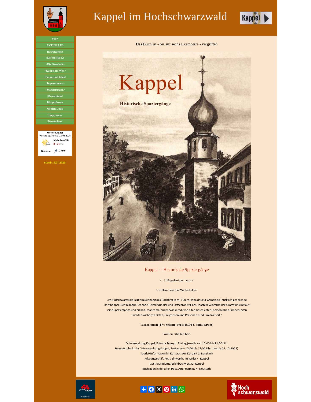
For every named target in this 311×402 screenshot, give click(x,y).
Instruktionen (55, 51)
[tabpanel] (176, 206)
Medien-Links (55, 108)
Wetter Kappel (55, 132)
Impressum (55, 115)
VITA (55, 39)
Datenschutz (55, 121)
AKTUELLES (55, 45)
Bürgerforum (55, 102)
